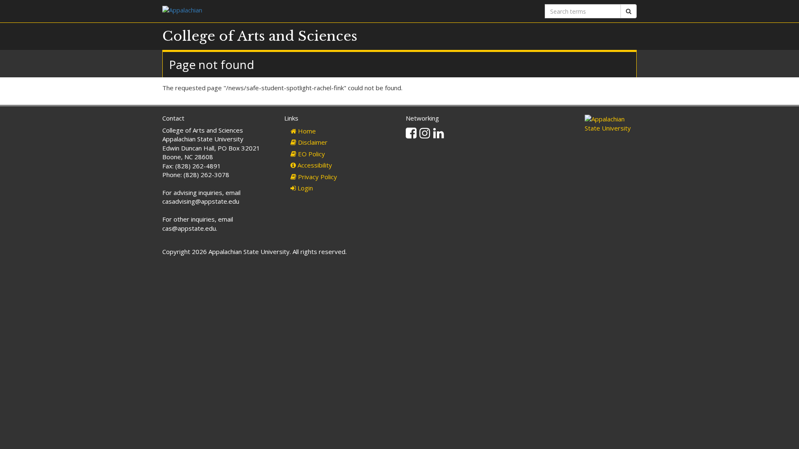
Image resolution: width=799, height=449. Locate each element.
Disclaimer (312, 142)
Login (304, 188)
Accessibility (314, 165)
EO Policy (310, 154)
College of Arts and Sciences (259, 36)
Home (306, 131)
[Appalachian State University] (277, 11)
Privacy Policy (316, 177)
